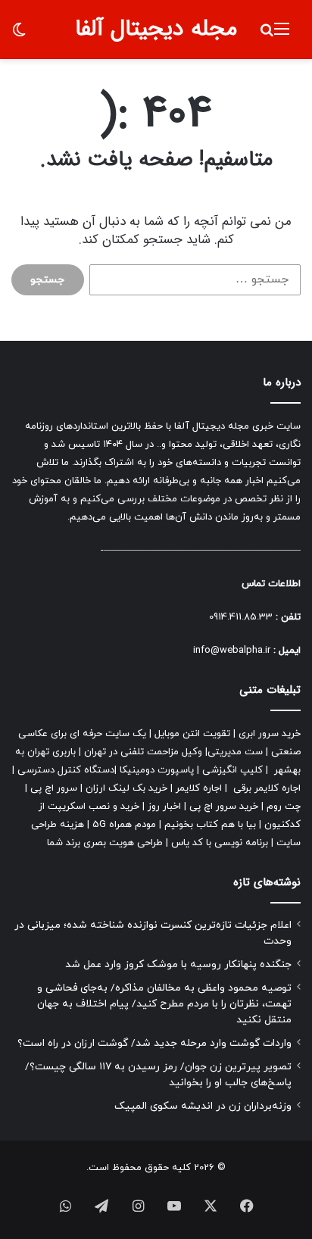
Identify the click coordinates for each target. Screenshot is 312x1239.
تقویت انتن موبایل (192, 734)
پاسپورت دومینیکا (157, 770)
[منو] (281, 35)
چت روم (284, 806)
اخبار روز (164, 806)
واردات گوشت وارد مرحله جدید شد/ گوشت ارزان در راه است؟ (154, 1043)
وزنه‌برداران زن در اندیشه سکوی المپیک (203, 1106)
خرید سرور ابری (270, 734)
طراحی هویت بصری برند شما (105, 843)
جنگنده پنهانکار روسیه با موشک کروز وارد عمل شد (178, 964)
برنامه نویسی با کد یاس (219, 843)
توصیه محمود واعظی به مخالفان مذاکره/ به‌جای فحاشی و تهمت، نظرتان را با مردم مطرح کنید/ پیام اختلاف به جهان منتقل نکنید (164, 1004)
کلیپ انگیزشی (232, 770)
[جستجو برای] (266, 35)
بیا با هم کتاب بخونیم (210, 825)
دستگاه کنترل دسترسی (65, 770)
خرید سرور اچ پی (223, 806)
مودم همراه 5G (124, 825)
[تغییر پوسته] (19, 35)
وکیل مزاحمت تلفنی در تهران (143, 752)
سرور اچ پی (53, 788)
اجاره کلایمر (199, 788)
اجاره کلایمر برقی (267, 788)
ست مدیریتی (235, 752)
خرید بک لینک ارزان (126, 788)
